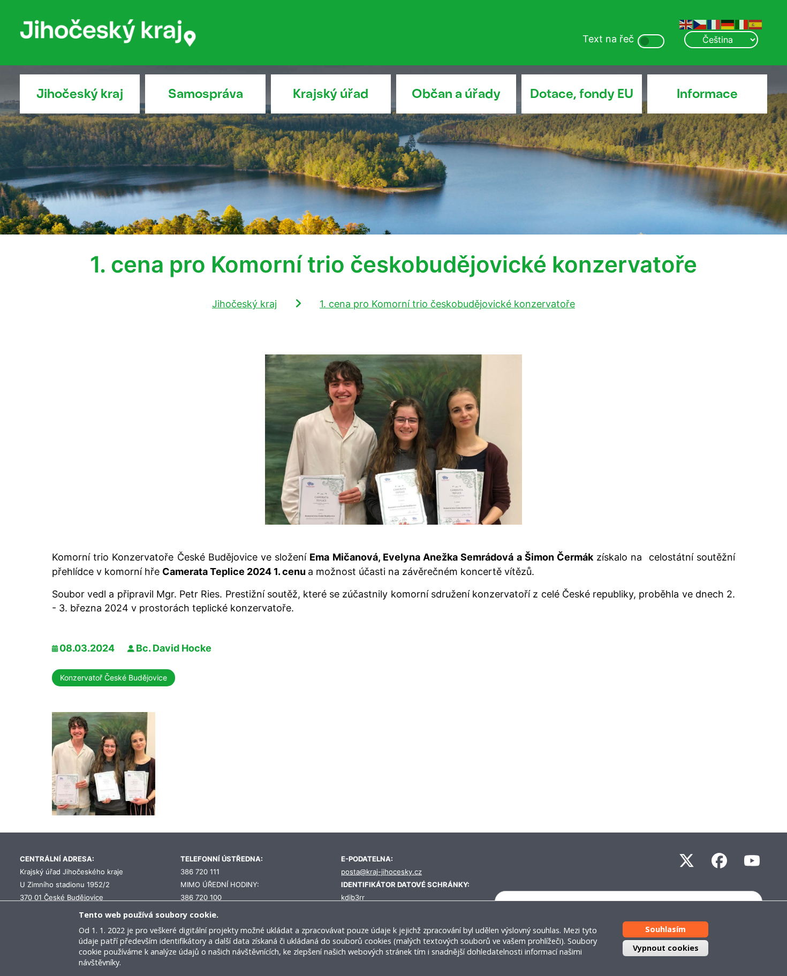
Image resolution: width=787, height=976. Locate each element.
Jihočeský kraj (79, 93)
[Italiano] (742, 23)
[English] (686, 23)
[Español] (756, 23)
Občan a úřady (456, 93)
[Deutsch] (728, 23)
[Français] (714, 23)
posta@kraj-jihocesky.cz (381, 872)
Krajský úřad (330, 93)
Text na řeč (608, 38)
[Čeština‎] (700, 23)
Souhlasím (665, 929)
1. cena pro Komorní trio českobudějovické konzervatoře (447, 303)
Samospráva (205, 93)
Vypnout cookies (666, 947)
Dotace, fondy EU (581, 93)
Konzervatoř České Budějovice (113, 677)
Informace (707, 93)
